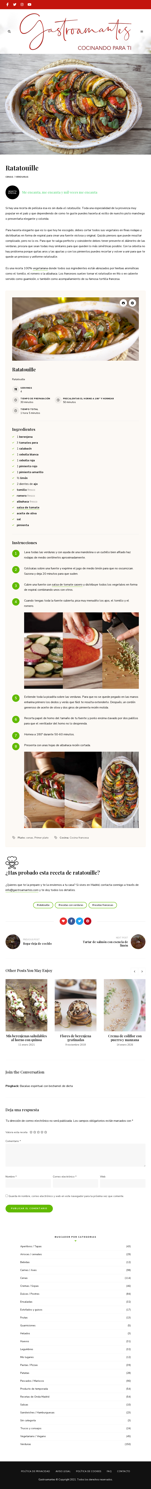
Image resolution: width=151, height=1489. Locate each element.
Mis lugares (27, 1357)
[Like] (63, 921)
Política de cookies (88, 1471)
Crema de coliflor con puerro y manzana (125, 1038)
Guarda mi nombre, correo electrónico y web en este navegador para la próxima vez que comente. (66, 1196)
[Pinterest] (87, 921)
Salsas (24, 1404)
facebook (7, 4)
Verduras (22, 177)
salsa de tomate (28, 507)
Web (103, 1176)
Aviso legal (63, 1471)
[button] (132, 303)
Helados (25, 1333)
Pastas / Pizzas (29, 1365)
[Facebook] (71, 921)
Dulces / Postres (29, 1294)
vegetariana (40, 268)
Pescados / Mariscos (32, 1381)
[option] (26, 1013)
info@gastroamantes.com (22, 890)
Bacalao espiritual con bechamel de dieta (46, 1086)
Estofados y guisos (31, 1309)
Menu (141, 31)
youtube (29, 4)
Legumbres (26, 1349)
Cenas (9, 177)
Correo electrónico (64, 1176)
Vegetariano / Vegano (33, 1436)
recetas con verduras (71, 905)
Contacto (123, 1471)
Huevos (24, 1341)
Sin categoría (28, 1420)
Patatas (24, 1373)
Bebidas (25, 1262)
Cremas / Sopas (29, 1286)
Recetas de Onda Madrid (34, 1396)
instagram (22, 4)
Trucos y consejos (30, 1428)
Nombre (11, 1176)
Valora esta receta (16, 1132)
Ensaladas (26, 1302)
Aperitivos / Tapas (31, 1246)
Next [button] (141, 971)
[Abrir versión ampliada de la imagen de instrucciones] (81, 650)
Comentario (13, 1141)
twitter (14, 4)
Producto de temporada (34, 1389)
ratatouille (44, 905)
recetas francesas (103, 905)
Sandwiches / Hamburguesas (37, 1412)
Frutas (24, 1317)
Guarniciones (28, 1325)
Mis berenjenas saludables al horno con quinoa (26, 1038)
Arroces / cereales (31, 1254)
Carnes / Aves (28, 1270)
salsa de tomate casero (67, 585)
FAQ (109, 1471)
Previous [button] (134, 971)
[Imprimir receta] (123, 303)
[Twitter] (79, 921)
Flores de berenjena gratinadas (75, 1038)
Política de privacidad (35, 1471)
